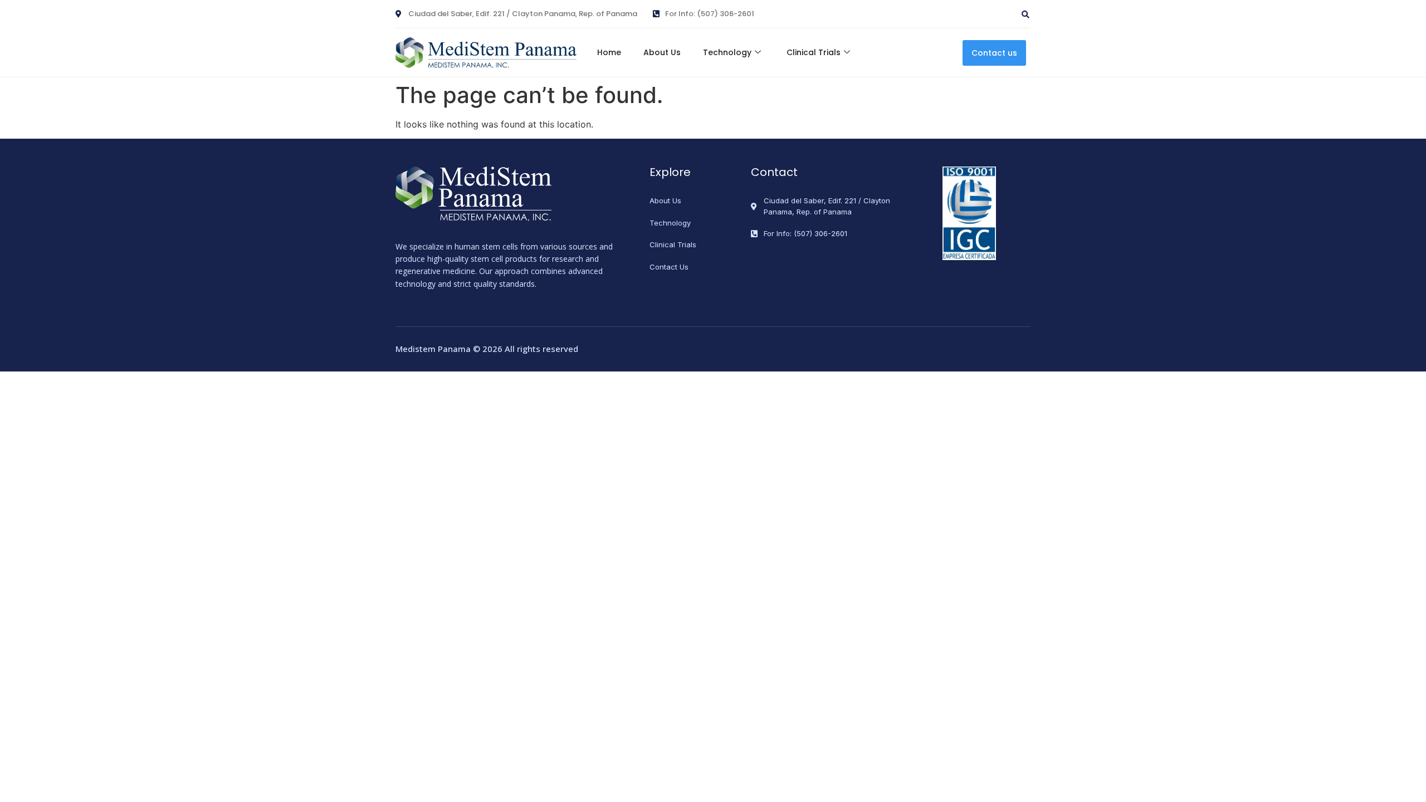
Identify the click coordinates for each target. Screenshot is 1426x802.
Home (609, 52)
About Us (662, 52)
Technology (727, 52)
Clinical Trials (814, 52)
